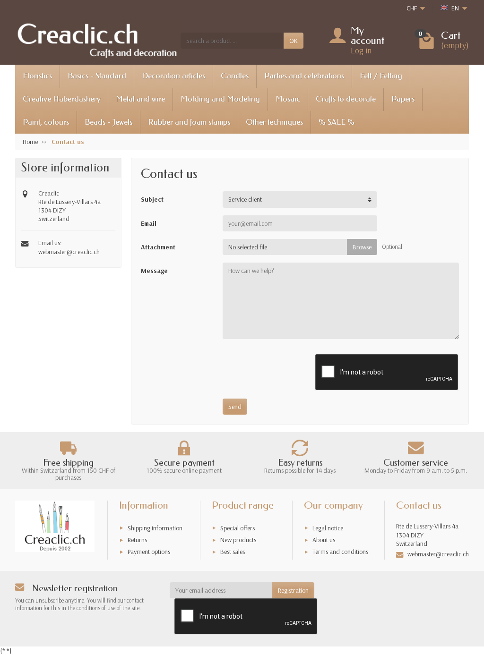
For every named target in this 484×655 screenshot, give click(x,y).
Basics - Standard (97, 75)
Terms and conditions (340, 551)
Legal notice (327, 528)
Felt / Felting (381, 75)
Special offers (237, 528)
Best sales (232, 551)
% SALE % (336, 122)
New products (238, 540)
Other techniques (274, 122)
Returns (137, 540)
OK (293, 40)
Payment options (149, 551)
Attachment (158, 247)
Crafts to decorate (346, 98)
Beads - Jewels (108, 122)
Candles (235, 75)
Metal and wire (140, 98)
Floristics (37, 75)
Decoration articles (173, 75)
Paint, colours (46, 122)
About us (323, 540)
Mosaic (288, 98)
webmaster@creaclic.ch (69, 251)
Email (148, 223)
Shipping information (155, 528)
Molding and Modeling (220, 98)
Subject (152, 199)
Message (154, 270)
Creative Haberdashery (61, 98)
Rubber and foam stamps (189, 122)
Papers (403, 98)
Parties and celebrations (304, 75)
